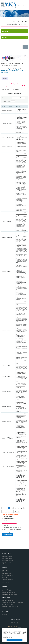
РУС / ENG (21, 5)
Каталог (5, 37)
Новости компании (7, 572)
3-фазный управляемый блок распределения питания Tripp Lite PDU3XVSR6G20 (21, 463)
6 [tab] (20, 68)
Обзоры (4, 577)
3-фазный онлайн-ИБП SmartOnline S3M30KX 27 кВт (21, 245)
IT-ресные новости (7, 575)
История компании (7, 556)
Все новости (5, 570)
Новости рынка (6, 573)
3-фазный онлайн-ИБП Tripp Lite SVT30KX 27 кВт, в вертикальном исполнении (21, 415)
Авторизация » (5, 89)
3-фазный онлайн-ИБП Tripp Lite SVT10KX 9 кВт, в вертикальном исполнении (21, 385)
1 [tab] (8, 68)
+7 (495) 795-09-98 (14, 619)
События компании (7, 579)
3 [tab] (13, 68)
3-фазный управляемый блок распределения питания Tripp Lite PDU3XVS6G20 (21, 448)
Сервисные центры (7, 604)
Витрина (4, 614)
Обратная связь (6, 564)
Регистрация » (15, 89)
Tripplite (4, 78)
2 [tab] (11, 68)
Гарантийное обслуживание (10, 606)
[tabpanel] (14, 61)
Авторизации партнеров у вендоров (12, 602)
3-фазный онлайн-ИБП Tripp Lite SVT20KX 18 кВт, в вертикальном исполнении (21, 404)
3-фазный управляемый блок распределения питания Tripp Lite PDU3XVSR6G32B (21, 482)
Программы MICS (7, 591)
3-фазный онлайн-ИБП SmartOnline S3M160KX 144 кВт (21, 214)
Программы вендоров (8, 592)
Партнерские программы (9, 594)
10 (12, 511)
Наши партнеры (7, 558)
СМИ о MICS (5, 583)
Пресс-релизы (6, 581)
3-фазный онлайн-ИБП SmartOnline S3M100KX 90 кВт (21, 143)
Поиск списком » (23, 50)
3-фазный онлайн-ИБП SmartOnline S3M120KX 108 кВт (21, 155)
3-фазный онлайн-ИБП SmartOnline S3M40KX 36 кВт (21, 303)
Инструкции (5, 608)
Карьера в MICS (6, 562)
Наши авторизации (7, 560)
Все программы (6, 589)
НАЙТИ (25, 47)
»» (18, 511)
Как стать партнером (8, 600)
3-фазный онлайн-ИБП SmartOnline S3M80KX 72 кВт (21, 373)
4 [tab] (16, 68)
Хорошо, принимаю (14, 640)
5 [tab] (18, 68)
